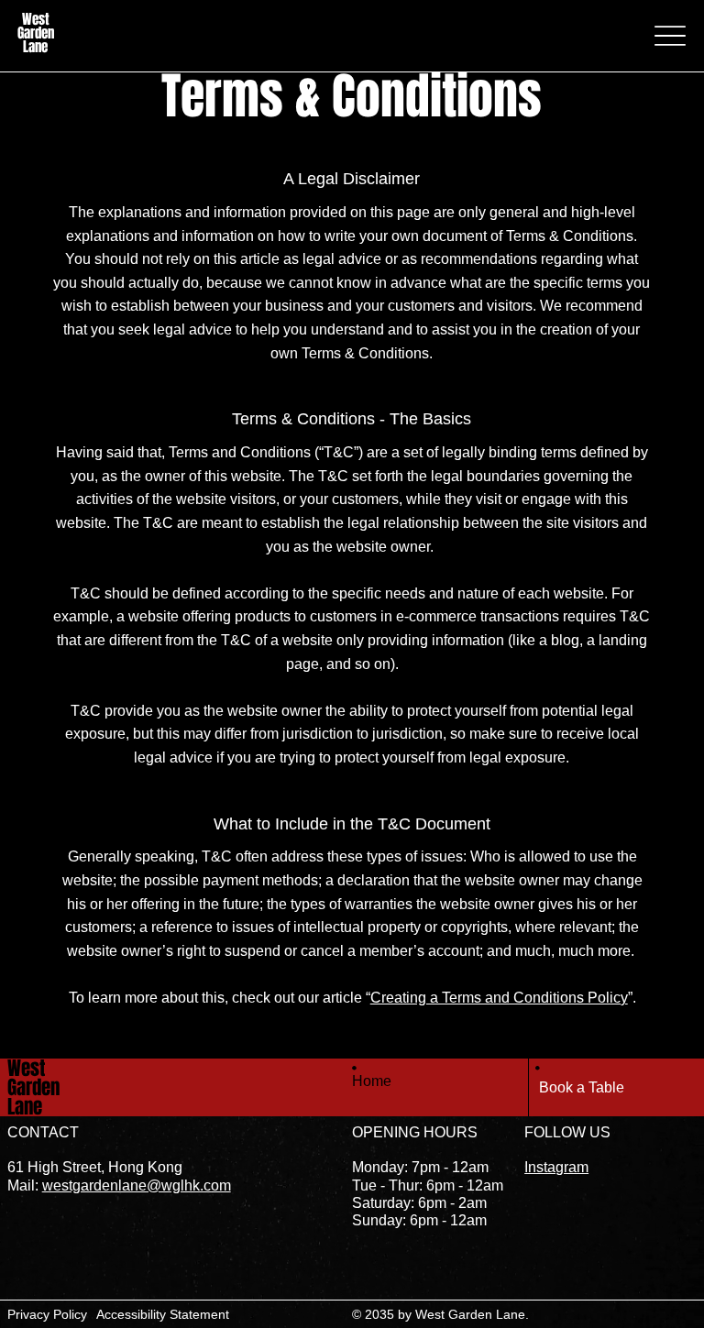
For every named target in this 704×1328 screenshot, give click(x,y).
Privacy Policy (47, 1314)
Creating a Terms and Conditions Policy (499, 997)
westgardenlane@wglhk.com (136, 1185)
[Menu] (670, 36)
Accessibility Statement (162, 1314)
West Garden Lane (35, 33)
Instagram (556, 1167)
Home (371, 1081)
